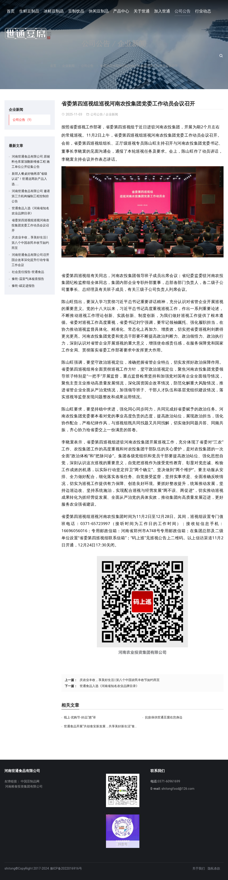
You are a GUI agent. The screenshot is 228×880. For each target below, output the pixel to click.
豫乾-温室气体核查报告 (28, 279)
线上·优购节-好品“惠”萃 (80, 717)
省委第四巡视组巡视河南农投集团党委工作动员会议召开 (30, 225)
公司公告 (96, 114)
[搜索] (221, 56)
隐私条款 (214, 868)
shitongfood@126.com (177, 788)
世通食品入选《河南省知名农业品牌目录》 (109, 686)
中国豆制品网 (30, 781)
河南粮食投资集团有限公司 (24, 786)
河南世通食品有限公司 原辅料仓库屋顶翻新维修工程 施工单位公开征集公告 (31, 161)
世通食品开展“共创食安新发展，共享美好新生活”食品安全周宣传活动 (112, 726)
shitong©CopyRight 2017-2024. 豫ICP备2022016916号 (43, 868)
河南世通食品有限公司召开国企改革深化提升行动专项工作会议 (30, 260)
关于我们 (198, 868)
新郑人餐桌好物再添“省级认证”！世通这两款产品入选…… (29, 179)
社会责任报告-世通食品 (28, 272)
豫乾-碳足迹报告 (23, 285)
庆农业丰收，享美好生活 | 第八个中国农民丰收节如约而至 (120, 680)
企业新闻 (112, 114)
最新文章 (16, 146)
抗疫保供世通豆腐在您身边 (163, 717)
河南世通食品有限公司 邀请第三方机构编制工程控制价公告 (31, 196)
